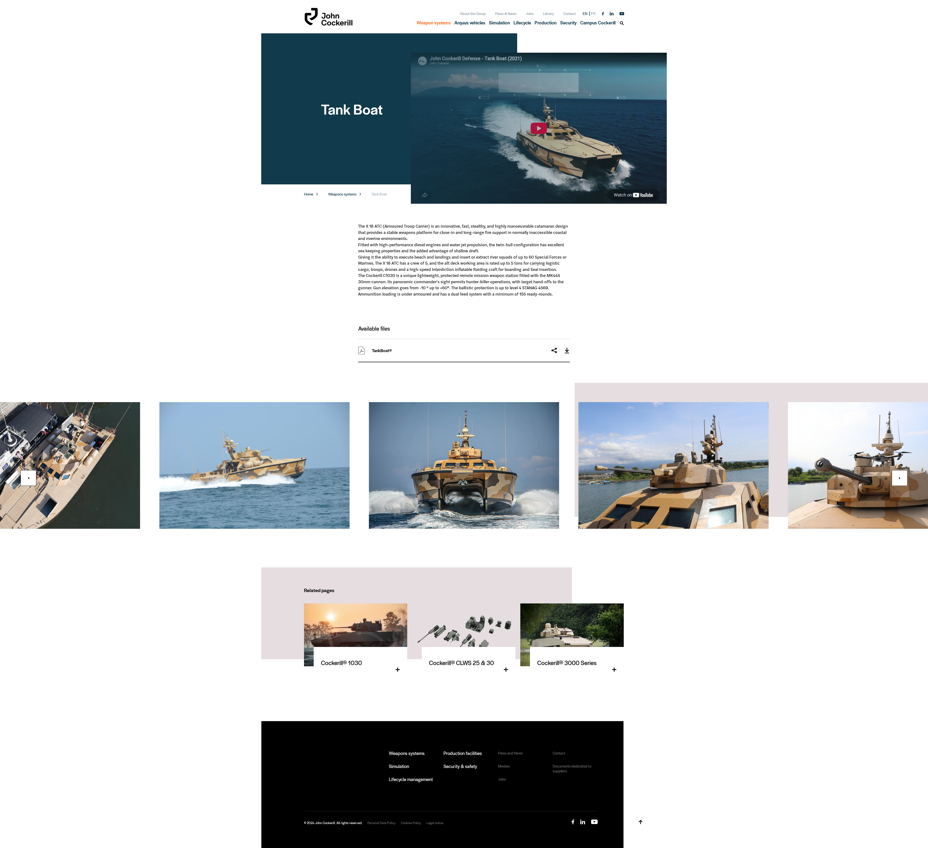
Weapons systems (342, 194)
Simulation (399, 766)
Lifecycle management (411, 779)
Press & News (505, 13)
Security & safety (460, 766)
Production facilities (462, 753)
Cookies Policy (411, 822)
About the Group (473, 13)
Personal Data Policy (381, 822)
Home (308, 194)
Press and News (510, 753)
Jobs (530, 13)
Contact (569, 13)
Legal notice (435, 822)
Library (548, 13)
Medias (504, 766)
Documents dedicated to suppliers (572, 768)
